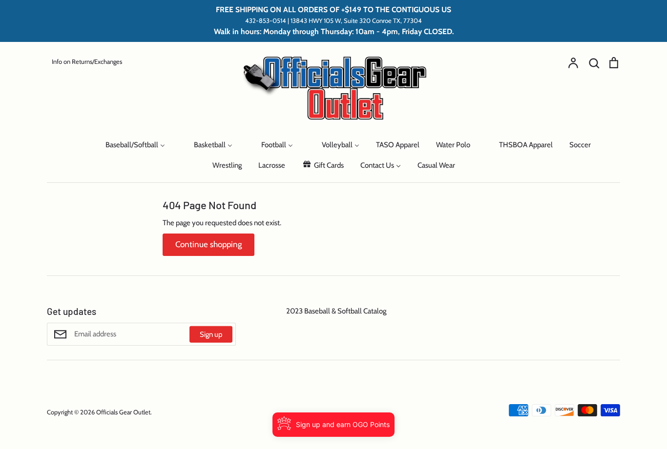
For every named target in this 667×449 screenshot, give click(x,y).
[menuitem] (77, 144)
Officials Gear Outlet (123, 412)
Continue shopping (208, 244)
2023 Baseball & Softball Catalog (336, 311)
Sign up (211, 334)
